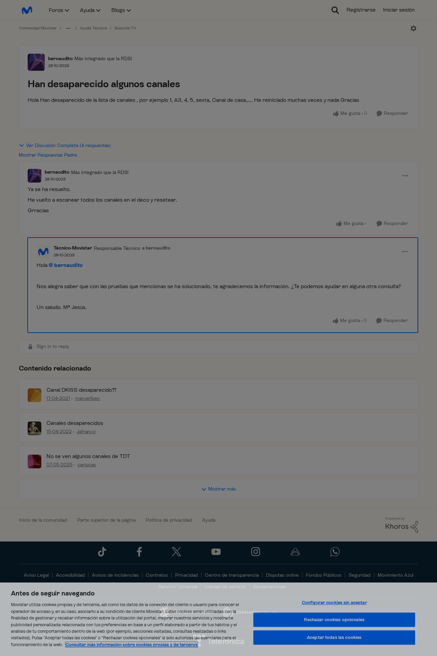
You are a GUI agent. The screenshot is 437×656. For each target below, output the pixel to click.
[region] (218, 619)
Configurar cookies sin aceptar (334, 602)
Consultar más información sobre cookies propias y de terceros (132, 644)
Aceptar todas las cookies (334, 637)
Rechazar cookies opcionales (334, 619)
